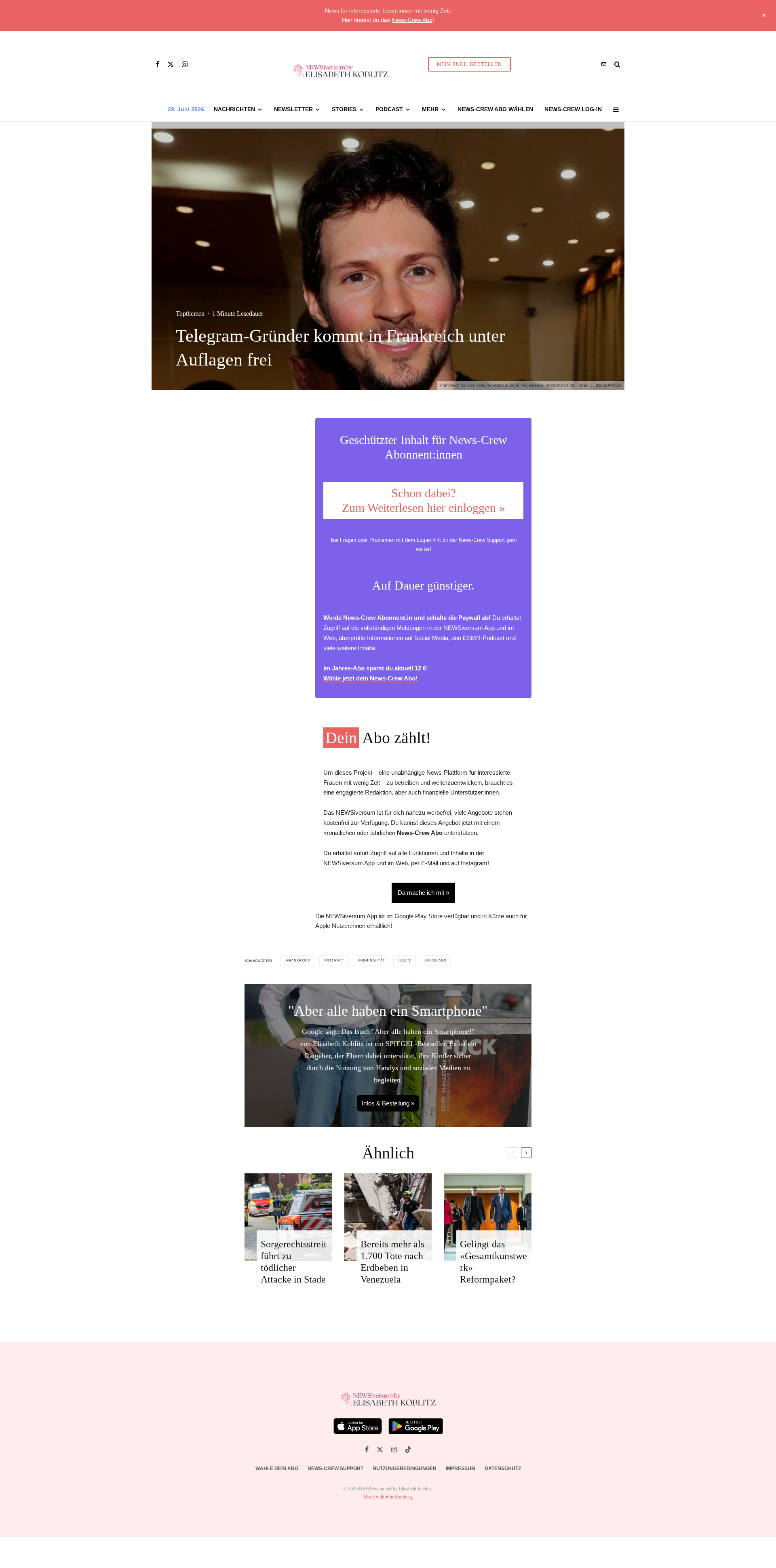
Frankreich (299, 960)
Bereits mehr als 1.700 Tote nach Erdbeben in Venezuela (392, 1261)
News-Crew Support (482, 540)
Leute (405, 960)
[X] (170, 64)
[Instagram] (185, 64)
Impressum (460, 1468)
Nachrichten (234, 109)
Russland (436, 960)
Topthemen (190, 313)
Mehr (430, 109)
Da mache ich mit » (423, 892)
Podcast (389, 109)
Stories (344, 109)
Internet (335, 960)
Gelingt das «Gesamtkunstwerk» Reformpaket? (493, 1261)
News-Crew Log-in (573, 109)
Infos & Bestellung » (388, 1103)
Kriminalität (372, 960)
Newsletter (293, 109)
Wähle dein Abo (276, 1468)
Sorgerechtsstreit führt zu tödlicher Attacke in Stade (294, 1261)
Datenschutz (503, 1468)
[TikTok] (408, 1449)
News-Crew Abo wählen (495, 109)
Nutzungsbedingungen (404, 1468)
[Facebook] (157, 64)
